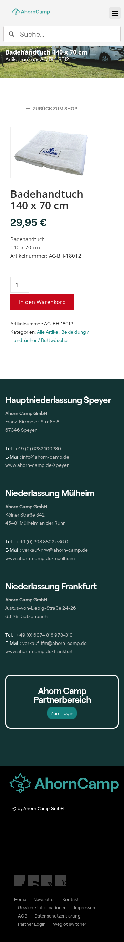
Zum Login (62, 713)
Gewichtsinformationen (42, 907)
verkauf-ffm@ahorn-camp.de (54, 643)
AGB (22, 916)
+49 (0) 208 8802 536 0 (42, 541)
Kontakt (70, 899)
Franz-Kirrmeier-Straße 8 (32, 421)
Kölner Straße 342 (25, 515)
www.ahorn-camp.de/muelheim (40, 558)
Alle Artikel (48, 332)
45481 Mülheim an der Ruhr (35, 523)
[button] (115, 13)
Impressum (85, 907)
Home (20, 899)
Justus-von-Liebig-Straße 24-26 (40, 608)
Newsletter (44, 899)
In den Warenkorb (42, 302)
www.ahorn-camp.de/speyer (37, 465)
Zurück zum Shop (55, 108)
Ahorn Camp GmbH (26, 599)
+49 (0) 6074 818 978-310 (44, 635)
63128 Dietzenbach (26, 616)
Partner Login (32, 924)
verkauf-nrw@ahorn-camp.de (55, 550)
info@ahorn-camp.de (45, 457)
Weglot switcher (69, 924)
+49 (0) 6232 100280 (38, 448)
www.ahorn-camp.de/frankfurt (39, 651)
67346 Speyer (21, 430)
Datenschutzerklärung (57, 916)
